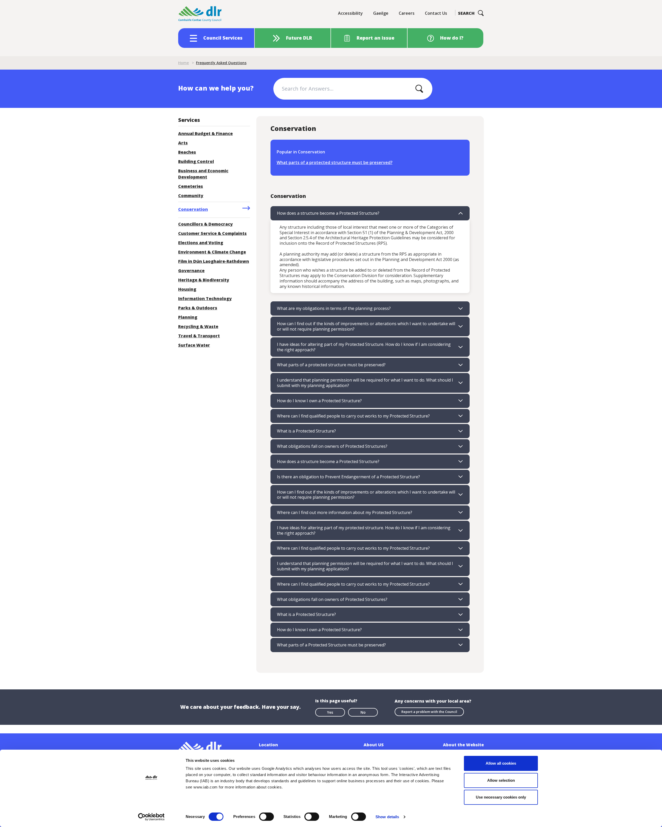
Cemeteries (190, 186)
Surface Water (194, 345)
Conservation (193, 209)
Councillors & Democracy (205, 224)
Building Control (196, 161)
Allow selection (501, 780)
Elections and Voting (200, 242)
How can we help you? (216, 88)
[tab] (370, 213)
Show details (387, 817)
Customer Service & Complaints (212, 233)
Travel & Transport (199, 336)
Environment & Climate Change (212, 252)
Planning (187, 317)
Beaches (187, 152)
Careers (407, 13)
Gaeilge (380, 13)
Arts (183, 143)
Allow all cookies (501, 763)
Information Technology (205, 298)
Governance (191, 270)
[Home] (200, 14)
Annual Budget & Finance (205, 133)
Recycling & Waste (198, 326)
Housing (187, 289)
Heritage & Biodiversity (203, 280)
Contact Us (436, 13)
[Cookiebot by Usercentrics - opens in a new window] (151, 817)
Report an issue (375, 38)
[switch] (266, 816)
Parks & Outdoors (197, 308)
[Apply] (419, 89)
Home (183, 62)
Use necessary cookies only (501, 797)
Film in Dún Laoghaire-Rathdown (213, 261)
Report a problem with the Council (429, 711)
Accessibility (350, 13)
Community (190, 195)
